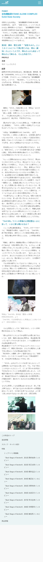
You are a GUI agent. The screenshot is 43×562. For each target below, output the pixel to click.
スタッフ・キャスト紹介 (10, 444)
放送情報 (5, 440)
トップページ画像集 (11, 453)
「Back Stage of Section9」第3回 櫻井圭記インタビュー (22, 473)
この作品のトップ (8, 435)
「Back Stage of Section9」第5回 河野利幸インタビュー (22, 487)
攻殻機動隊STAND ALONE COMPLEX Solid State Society (19, 15)
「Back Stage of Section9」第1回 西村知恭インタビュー (22, 459)
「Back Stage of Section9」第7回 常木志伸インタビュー (22, 501)
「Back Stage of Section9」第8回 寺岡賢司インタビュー (22, 508)
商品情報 (5, 521)
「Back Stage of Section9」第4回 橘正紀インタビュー (22, 480)
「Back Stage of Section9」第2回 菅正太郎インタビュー (22, 466)
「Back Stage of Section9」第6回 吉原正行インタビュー (22, 494)
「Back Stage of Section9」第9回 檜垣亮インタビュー (22, 515)
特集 (3, 449)
